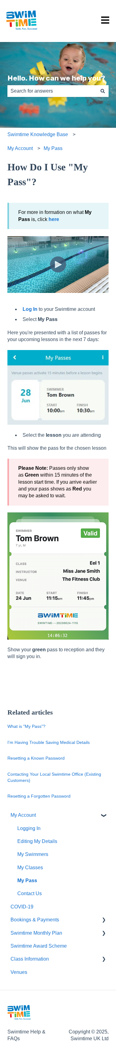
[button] (104, 815)
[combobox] (52, 91)
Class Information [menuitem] (30, 959)
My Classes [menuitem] (30, 867)
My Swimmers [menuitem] (32, 854)
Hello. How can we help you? (56, 78)
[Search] (103, 91)
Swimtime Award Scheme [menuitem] (39, 946)
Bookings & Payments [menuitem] (35, 919)
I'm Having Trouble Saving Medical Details (48, 742)
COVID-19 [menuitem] (22, 906)
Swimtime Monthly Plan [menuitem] (36, 933)
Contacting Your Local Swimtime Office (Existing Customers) (54, 777)
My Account (20, 148)
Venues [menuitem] (19, 972)
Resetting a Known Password (36, 758)
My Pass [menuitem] (27, 880)
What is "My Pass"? (26, 726)
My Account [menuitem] (23, 815)
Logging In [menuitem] (29, 828)
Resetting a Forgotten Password (39, 796)
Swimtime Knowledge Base (37, 134)
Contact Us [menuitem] (29, 893)
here (54, 219)
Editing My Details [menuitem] (37, 841)
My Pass (53, 148)
